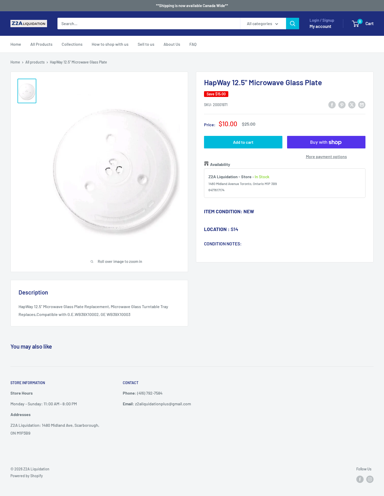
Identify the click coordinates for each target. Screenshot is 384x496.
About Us (172, 44)
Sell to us (146, 44)
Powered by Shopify (26, 476)
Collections (72, 44)
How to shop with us (110, 44)
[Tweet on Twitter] (352, 104)
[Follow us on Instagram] (370, 479)
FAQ (192, 44)
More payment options (326, 156)
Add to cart (243, 142)
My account (320, 26)
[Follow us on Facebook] (360, 479)
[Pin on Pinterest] (342, 104)
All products (35, 62)
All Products (41, 44)
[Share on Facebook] (332, 104)
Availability (220, 164)
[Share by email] (361, 104)
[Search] (292, 23)
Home (15, 44)
